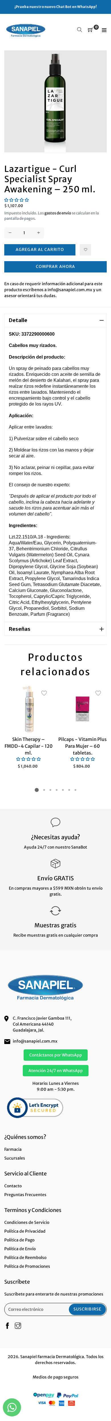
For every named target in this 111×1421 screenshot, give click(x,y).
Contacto (13, 1185)
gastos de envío (57, 213)
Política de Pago (19, 1240)
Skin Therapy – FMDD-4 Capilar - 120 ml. (29, 746)
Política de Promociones (27, 1266)
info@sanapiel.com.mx (35, 1041)
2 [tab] (44, 790)
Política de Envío (20, 1248)
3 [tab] (50, 790)
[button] (16, 200)
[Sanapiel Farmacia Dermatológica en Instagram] (18, 1326)
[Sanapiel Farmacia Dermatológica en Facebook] (7, 1326)
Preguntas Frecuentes (25, 1194)
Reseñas (19, 629)
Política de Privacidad (25, 1231)
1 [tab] (37, 790)
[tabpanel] (28, 727)
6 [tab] (69, 790)
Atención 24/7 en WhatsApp (55, 1070)
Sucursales (14, 1158)
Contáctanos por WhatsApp (55, 1055)
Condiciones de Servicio (26, 1222)
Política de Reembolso (25, 1257)
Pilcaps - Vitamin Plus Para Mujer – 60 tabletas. (82, 746)
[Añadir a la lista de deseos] (85, 249)
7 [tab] (75, 790)
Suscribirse (87, 1309)
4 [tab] (56, 790)
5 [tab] (63, 790)
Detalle (18, 320)
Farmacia (13, 1149)
